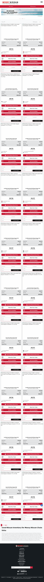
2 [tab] (20, 18)
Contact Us (3, 577)
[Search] (31, 567)
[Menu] (41, 2)
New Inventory (21, 558)
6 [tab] (24, 18)
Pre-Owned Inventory (21, 559)
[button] (42, 505)
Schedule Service (21, 562)
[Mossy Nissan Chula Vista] (10, 2)
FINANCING (21, 553)
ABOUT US (21, 552)
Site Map (14, 577)
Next (6, 525)
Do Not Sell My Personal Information (30, 577)
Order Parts (22, 565)
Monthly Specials (21, 560)
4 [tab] (22, 18)
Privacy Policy (19, 577)
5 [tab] (23, 18)
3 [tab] (21, 18)
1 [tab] (19, 18)
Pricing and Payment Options (11, 64)
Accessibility (9, 577)
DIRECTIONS (21, 555)
